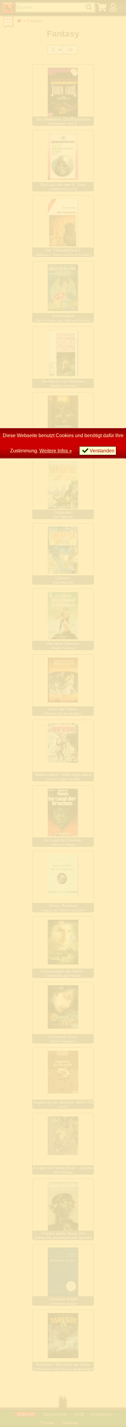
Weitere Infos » (55, 450)
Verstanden (102, 450)
